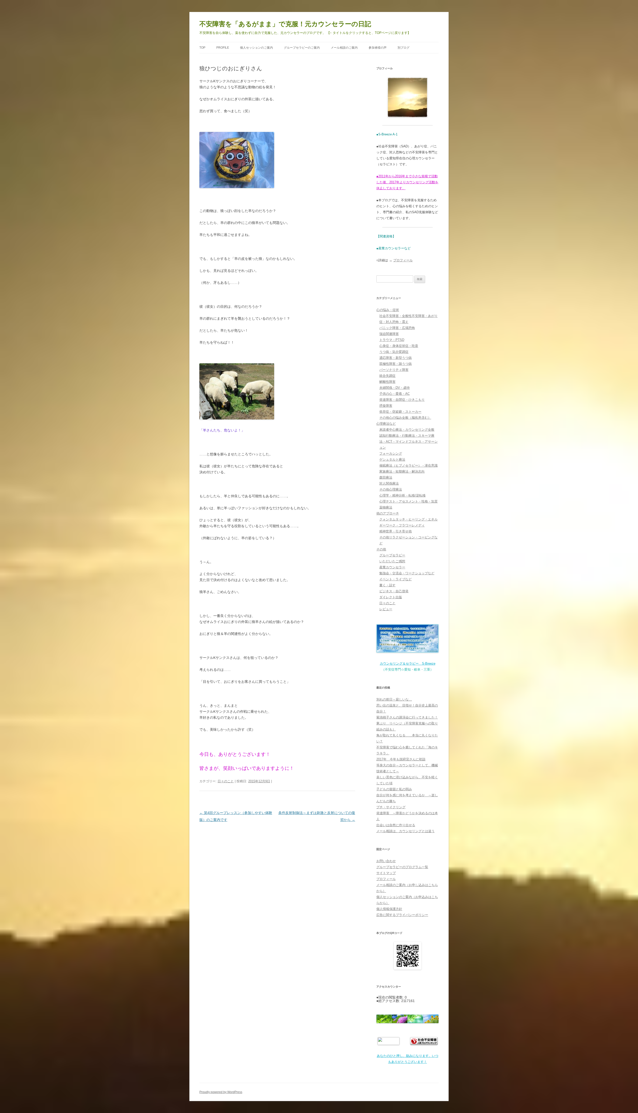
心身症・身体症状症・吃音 (398, 346)
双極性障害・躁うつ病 (395, 364)
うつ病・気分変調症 (393, 352)
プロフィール (403, 260)
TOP (202, 47)
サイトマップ (386, 873)
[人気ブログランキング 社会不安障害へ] (424, 1044)
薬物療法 (385, 507)
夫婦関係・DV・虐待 (394, 388)
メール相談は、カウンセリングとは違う (405, 831)
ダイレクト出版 (390, 597)
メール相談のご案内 (344, 47)
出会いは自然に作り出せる (395, 825)
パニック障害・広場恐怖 (397, 328)
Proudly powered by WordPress (220, 1092)
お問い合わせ (386, 861)
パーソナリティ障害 (393, 370)
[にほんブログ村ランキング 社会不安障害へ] (388, 1044)
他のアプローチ (387, 513)
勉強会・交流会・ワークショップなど (406, 573)
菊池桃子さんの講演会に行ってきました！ (407, 717)
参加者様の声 (378, 47)
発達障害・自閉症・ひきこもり (402, 400)
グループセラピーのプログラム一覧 (402, 867)
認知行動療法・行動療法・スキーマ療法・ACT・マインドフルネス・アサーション (408, 441)
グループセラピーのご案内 (302, 47)
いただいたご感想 (392, 561)
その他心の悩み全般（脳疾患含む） (405, 417)
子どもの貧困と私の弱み (394, 789)
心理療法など (386, 423)
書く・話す (387, 585)
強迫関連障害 (389, 334)
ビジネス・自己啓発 (393, 591)
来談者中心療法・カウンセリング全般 (406, 429)
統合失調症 (387, 376)
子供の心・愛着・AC (394, 394)
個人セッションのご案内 (256, 47)
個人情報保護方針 (389, 909)
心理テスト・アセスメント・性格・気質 (408, 501)
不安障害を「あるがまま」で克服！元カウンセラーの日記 (285, 24)
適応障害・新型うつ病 (395, 358)
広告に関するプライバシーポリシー (402, 915)
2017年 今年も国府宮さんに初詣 (400, 759)
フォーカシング (390, 453)
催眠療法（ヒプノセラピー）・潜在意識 (408, 465)
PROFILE (222, 47)
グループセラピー (392, 555)
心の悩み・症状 (387, 310)
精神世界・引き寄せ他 (395, 531)
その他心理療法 (390, 489)
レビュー (385, 609)
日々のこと (226, 781)
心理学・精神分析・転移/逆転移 (402, 495)
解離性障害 (387, 382)
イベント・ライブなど (395, 579)
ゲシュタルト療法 (392, 459)
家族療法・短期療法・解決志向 (402, 471)
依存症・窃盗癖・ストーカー (400, 411)
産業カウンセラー (392, 567)
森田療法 (385, 477)
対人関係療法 (389, 483)
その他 (381, 549)
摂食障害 (385, 405)
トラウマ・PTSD (391, 340)
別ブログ (403, 47)
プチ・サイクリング (390, 807)
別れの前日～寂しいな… (394, 699)
